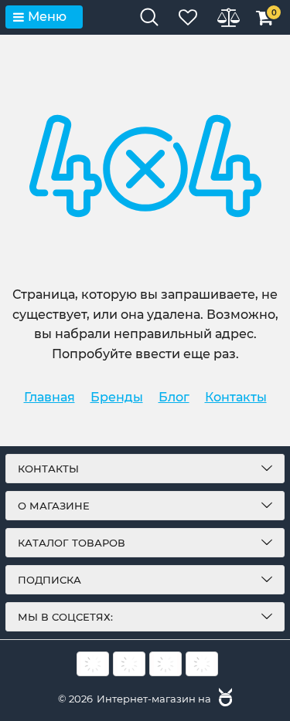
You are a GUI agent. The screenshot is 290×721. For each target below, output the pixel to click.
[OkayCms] (223, 698)
